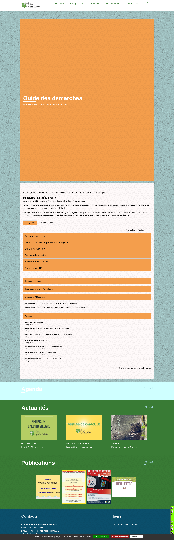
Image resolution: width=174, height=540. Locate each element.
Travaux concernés (35, 236)
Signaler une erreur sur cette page (135, 368)
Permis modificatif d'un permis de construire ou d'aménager (51, 334)
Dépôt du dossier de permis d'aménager (45, 242)
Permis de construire (34, 322)
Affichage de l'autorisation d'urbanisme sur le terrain (47, 328)
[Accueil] (36, 5)
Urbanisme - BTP (76, 192)
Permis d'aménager (96, 192)
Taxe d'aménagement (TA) (37, 340)
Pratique (38, 104)
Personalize (136, 537)
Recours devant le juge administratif (41, 352)
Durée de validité (34, 268)
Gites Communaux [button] (112, 3)
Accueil (27, 104)
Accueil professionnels (34, 192)
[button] (56, 4)
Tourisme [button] (95, 3)
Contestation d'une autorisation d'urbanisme (44, 359)
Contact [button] (128, 3)
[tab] (30, 222)
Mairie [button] (63, 3)
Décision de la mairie (36, 255)
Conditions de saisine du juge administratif (44, 346)
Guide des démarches (56, 104)
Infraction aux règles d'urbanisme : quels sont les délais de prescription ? (56, 307)
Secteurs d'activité (56, 192)
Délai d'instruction (34, 249)
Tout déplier (144, 230)
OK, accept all (102, 537)
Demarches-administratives (125, 524)
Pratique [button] (74, 3)
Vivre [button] (84, 3)
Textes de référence (33, 281)
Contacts (29, 516)
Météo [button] (139, 3)
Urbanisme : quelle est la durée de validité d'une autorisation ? (52, 303)
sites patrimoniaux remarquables (92, 213)
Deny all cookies (120, 537)
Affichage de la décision (37, 261)
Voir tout (148, 388)
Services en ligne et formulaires (39, 289)
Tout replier (132, 230)
